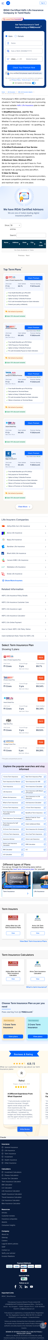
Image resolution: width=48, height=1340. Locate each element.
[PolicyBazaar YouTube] (31, 1286)
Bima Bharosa (11, 1296)
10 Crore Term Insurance (11, 829)
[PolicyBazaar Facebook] (15, 1286)
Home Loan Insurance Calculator (10, 844)
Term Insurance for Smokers (35, 829)
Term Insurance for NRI (33, 781)
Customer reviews (8, 1216)
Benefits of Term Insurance (34, 813)
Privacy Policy (16, 80)
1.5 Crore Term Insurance (11, 834)
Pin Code (41, 244)
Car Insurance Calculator (11, 1200)
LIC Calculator (7, 854)
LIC (27, 849)
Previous (21, 255)
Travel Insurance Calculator (12, 1197)
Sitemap (5, 1237)
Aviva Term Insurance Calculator (38, 972)
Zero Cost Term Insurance (34, 834)
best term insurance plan (23, 869)
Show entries (10, 227)
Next (27, 255)
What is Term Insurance (10, 802)
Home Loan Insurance (32, 839)
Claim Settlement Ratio (33, 824)
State (24, 242)
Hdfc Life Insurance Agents (25, 92)
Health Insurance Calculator (12, 1194)
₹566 (41, 742)
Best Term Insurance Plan (34, 777)
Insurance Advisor (9, 839)
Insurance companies (9, 1219)
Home (3, 92)
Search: (13, 235)
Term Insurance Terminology (12, 818)
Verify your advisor (8, 1253)
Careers (4, 1240)
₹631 (41, 699)
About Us (5, 1234)
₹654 (41, 657)
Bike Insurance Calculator (11, 1203)
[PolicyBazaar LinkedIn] (26, 1286)
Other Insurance (10, 1163)
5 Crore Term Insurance (10, 807)
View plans (13, 1036)
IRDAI (3, 1296)
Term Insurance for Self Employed (10, 824)
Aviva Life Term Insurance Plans (38, 926)
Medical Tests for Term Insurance (33, 818)
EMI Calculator (7, 849)
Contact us (6, 1250)
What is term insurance (36, 987)
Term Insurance (8, 786)
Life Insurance (11, 92)
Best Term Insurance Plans (35, 941)
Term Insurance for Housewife (9, 813)
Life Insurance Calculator (33, 802)
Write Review (25, 1129)
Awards (4, 1222)
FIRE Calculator (30, 844)
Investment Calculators (13, 1172)
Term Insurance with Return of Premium (34, 791)
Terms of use (26, 80)
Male (10, 36)
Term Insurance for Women (11, 781)
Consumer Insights (8, 1225)
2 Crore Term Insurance (33, 807)
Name (6, 242)
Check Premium (33, 278)
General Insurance (11, 1147)
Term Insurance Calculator (34, 786)
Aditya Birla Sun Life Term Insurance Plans (13, 926)
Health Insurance (11, 1160)
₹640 (41, 678)
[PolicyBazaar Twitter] (21, 1286)
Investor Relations (8, 1256)
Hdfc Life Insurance (25, 105)
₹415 (41, 721)
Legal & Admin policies (10, 1244)
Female (21, 36)
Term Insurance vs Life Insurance (33, 797)
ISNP (3, 1247)
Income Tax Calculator (10, 1178)
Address (15, 242)
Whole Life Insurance (9, 797)
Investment (9, 1157)
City (32, 242)
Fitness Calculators (11, 1175)
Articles (4, 1213)
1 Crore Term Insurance (10, 777)
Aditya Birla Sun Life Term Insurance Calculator (13, 972)
